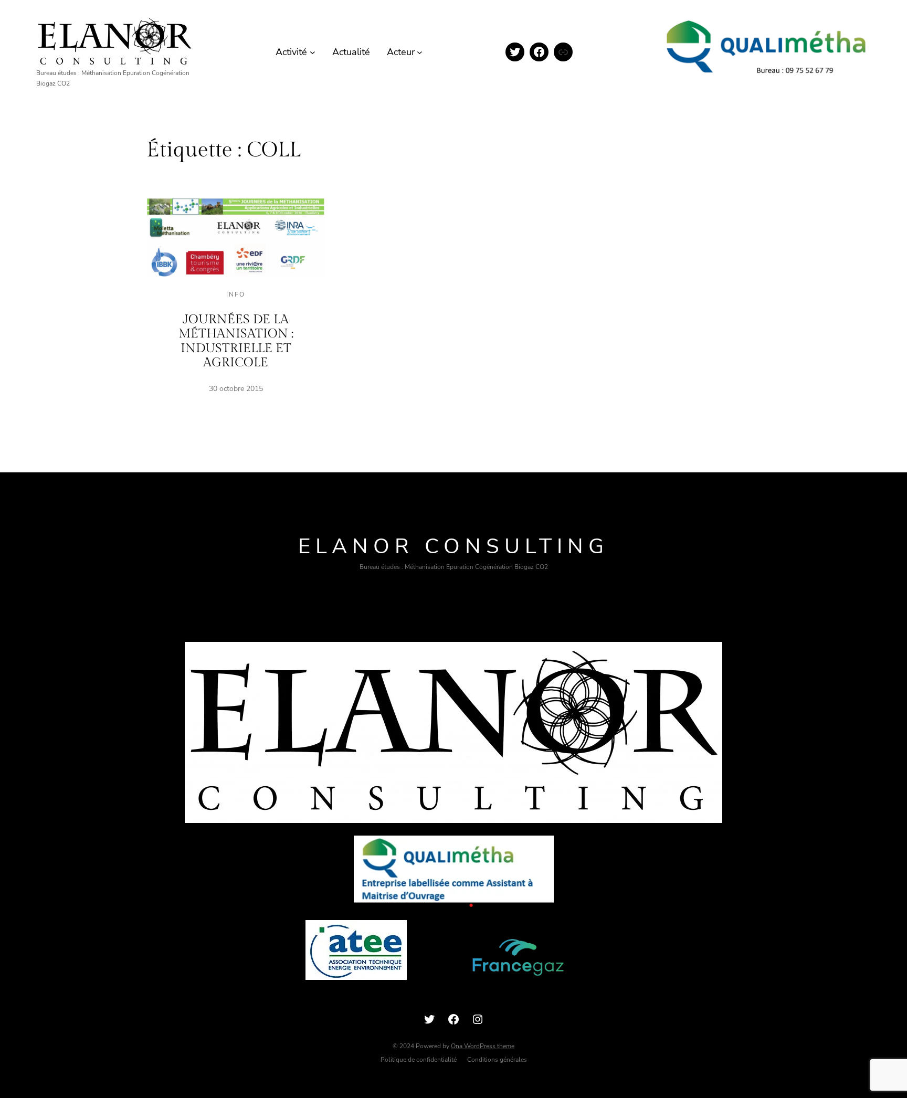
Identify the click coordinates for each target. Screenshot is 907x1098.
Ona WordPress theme (482, 1046)
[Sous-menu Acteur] (420, 52)
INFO (235, 294)
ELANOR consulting (453, 546)
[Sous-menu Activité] (312, 52)
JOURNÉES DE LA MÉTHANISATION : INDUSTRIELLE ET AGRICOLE (235, 341)
